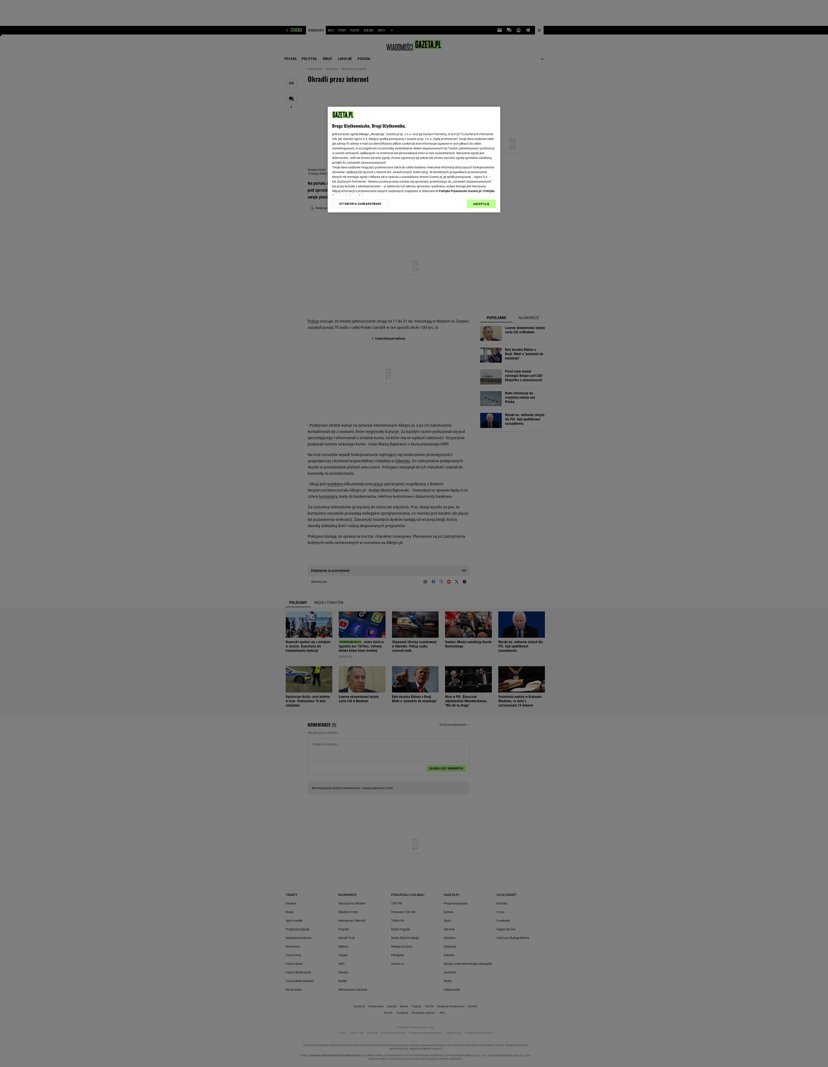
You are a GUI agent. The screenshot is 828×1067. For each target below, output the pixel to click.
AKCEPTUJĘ (481, 204)
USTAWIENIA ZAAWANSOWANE (360, 203)
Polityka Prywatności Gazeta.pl (460, 191)
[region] (414, 159)
